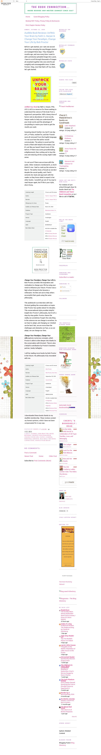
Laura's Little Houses (68, 645)
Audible (34, 433)
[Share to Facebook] (29, 431)
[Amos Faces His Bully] (62, 149)
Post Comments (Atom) (42, 461)
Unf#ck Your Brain (30, 107)
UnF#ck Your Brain (42, 440)
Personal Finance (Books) (56, 410)
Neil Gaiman (63, 233)
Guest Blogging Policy (41, 17)
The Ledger (67, 444)
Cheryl (36, 429)
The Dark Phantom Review (67, 680)
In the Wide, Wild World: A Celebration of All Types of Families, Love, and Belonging (69, 433)
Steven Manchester (67, 446)
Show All (74, 716)
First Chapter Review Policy (35, 25)
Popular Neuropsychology (55, 238)
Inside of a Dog (66, 624)
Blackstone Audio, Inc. (50, 210)
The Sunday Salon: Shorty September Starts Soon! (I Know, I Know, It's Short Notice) (68, 615)
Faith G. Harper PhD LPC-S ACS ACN (54, 195)
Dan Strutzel (55, 372)
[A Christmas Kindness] (62, 138)
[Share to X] (28, 431)
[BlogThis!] (26, 431)
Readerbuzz (65, 610)
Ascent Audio (49, 380)
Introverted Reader (68, 657)
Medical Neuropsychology (55, 236)
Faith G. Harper (46, 437)
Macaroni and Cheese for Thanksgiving (66, 163)
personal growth (31, 438)
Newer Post (28, 456)
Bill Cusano (63, 476)
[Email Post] (48, 429)
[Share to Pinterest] (31, 431)
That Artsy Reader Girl (67, 636)
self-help (43, 438)
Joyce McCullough (64, 455)
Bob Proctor (49, 369)
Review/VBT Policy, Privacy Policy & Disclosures (43, 21)
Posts (63, 287)
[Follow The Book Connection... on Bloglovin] (66, 95)
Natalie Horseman (64, 440)
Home (28, 17)
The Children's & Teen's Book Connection (66, 666)
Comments (65, 291)
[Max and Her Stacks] (62, 461)
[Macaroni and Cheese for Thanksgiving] (62, 162)
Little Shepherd (70, 126)
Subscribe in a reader (66, 277)
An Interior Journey (68, 699)
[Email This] (25, 431)
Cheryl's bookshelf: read (69, 423)
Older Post (53, 456)
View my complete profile (66, 499)
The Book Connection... (51, 7)
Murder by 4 (65, 693)
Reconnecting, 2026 (67, 694)
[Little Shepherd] (62, 126)
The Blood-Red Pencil (66, 707)
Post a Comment (30, 453)
